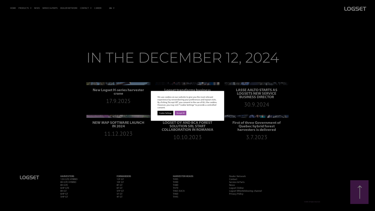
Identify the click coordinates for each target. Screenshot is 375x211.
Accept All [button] (181, 113)
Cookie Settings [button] (165, 113)
